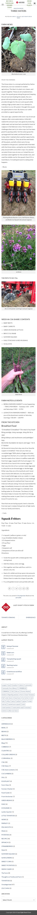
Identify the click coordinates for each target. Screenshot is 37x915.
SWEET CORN (6, 861)
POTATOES (5, 835)
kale (3, 701)
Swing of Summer (12, 646)
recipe (30, 701)
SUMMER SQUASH (8, 854)
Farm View (5, 785)
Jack (31, 698)
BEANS (3, 731)
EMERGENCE (31, 617)
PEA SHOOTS (6, 827)
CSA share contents (8, 770)
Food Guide (5, 793)
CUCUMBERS (6, 773)
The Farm (4, 873)
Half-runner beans (7, 698)
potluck (19, 701)
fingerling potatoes (13, 695)
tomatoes (28, 707)
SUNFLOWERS (6, 858)
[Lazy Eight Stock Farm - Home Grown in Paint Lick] (20, 2)
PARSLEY (4, 823)
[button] (2, 4)
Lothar (8, 701)
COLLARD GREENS (8, 754)
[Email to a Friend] (20, 588)
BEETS (3, 735)
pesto (13, 701)
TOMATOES (5, 881)
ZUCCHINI (5, 888)
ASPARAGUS (6, 724)
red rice (4, 704)
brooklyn (14, 685)
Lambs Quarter (6, 812)
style (23, 704)
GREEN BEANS (6, 800)
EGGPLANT (5, 781)
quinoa (24, 701)
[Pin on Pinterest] (23, 588)
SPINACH (4, 842)
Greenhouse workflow (14, 671)
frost (21, 695)
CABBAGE (5, 747)
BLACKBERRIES (7, 739)
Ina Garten (25, 698)
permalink (18, 597)
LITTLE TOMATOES (8, 816)
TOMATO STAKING (8, 617)
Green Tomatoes (29, 695)
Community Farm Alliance (9, 688)
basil (9, 685)
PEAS (3, 831)
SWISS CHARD (6, 869)
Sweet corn (10, 652)
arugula (4, 685)
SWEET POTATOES (8, 865)
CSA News (5, 766)
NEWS (3, 819)
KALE (3, 804)
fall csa (17, 691)
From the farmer (7, 796)
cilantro (21, 685)
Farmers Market (25, 691)
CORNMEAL (5, 691)
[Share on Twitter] (16, 588)
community (28, 685)
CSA (12, 691)
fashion (4, 695)
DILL (3, 777)
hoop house (17, 698)
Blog (3, 743)
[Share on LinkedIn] (27, 588)
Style (3, 850)
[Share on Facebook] (13, 588)
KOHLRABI (5, 808)
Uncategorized (18, 8)
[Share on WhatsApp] (9, 588)
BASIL (3, 728)
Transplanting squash (14, 659)
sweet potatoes (6, 707)
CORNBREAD (22, 688)
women (4, 711)
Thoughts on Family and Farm (11, 877)
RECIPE (4, 838)
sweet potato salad (18, 707)
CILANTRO (5, 751)
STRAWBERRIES (7, 846)
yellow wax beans (13, 711)
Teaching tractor (12, 665)
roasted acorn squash (14, 704)
